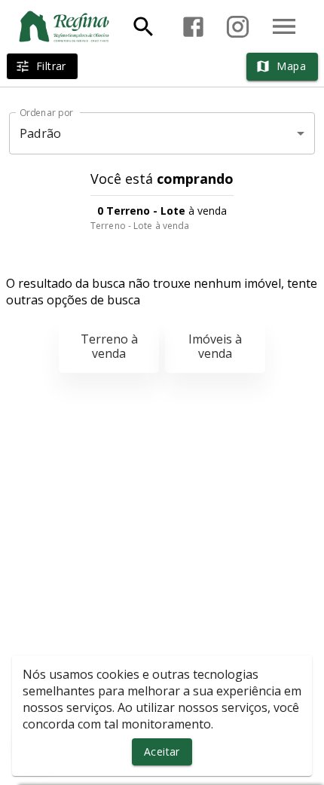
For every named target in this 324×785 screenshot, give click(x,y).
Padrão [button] (40, 133)
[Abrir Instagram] (238, 27)
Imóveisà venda (215, 346)
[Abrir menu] (284, 26)
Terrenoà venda (109, 346)
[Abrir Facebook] (193, 27)
